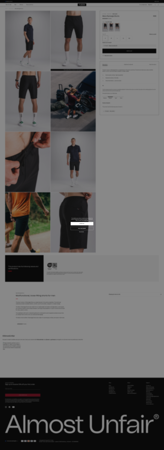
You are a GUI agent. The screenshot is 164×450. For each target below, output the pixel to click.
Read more (86, 220)
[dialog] (82, 225)
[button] (82, 231)
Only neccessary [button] (82, 228)
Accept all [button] (82, 223)
